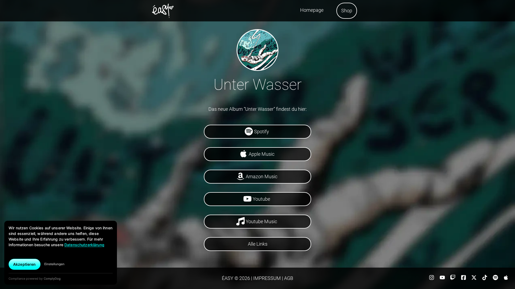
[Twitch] (453, 279)
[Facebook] (464, 279)
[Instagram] (432, 279)
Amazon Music (261, 176)
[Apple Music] (506, 279)
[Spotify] (496, 279)
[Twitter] (474, 279)
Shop (346, 10)
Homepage (311, 10)
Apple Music (261, 154)
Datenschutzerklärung (84, 244)
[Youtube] (442, 279)
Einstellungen (54, 264)
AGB (288, 278)
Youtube (261, 199)
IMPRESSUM (266, 278)
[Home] (162, 10)
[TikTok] (485, 279)
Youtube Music (261, 221)
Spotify (261, 131)
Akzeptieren (24, 264)
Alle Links (257, 244)
